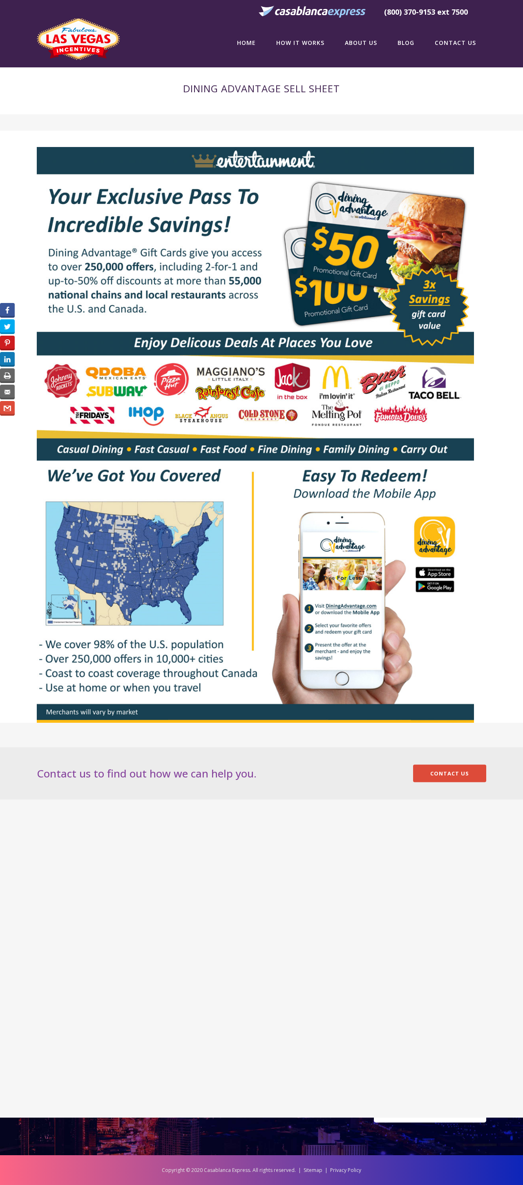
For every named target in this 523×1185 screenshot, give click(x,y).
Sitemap (313, 1170)
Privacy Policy (345, 1170)
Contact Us (449, 773)
